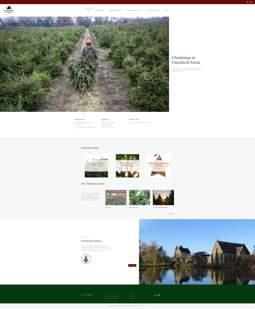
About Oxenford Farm (111, 294)
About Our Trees (99, 10)
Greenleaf (89, 295)
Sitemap (132, 298)
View (96, 168)
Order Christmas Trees (115, 10)
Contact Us (133, 294)
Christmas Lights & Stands (133, 10)
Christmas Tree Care (110, 298)
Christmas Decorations (152, 10)
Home (88, 10)
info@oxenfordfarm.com (109, 127)
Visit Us (166, 10)
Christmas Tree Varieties (111, 296)
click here (149, 122)
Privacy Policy (133, 296)
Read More (171, 213)
